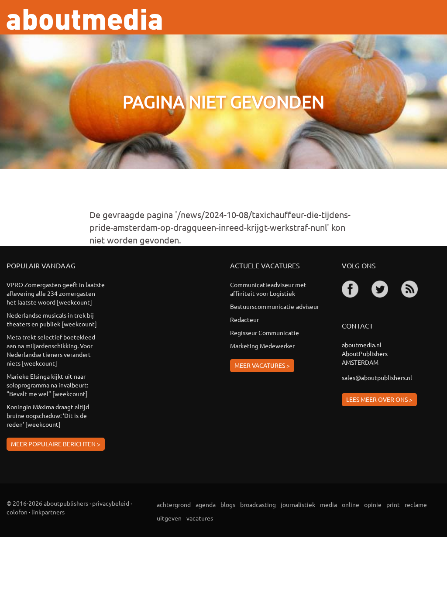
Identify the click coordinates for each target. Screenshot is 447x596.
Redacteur (244, 319)
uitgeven (169, 518)
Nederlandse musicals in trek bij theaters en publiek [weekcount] (52, 319)
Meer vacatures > (262, 365)
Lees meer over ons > (379, 399)
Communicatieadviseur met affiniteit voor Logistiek (268, 289)
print (393, 504)
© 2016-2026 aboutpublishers (47, 503)
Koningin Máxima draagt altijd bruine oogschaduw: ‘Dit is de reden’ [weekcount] (48, 415)
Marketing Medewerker (262, 345)
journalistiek (298, 504)
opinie (373, 504)
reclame (416, 504)
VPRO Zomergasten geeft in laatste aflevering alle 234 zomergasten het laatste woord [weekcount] (56, 293)
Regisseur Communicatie (264, 332)
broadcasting (258, 504)
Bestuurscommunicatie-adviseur (274, 306)
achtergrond (174, 504)
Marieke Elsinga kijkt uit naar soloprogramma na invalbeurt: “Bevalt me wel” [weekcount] (47, 384)
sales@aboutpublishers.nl (377, 377)
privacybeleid (110, 503)
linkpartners (48, 512)
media (328, 504)
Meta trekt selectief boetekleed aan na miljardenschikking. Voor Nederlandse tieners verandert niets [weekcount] (51, 350)
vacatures (199, 518)
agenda (206, 504)
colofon (17, 512)
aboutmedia (84, 19)
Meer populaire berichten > (55, 444)
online (350, 504)
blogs (227, 504)
